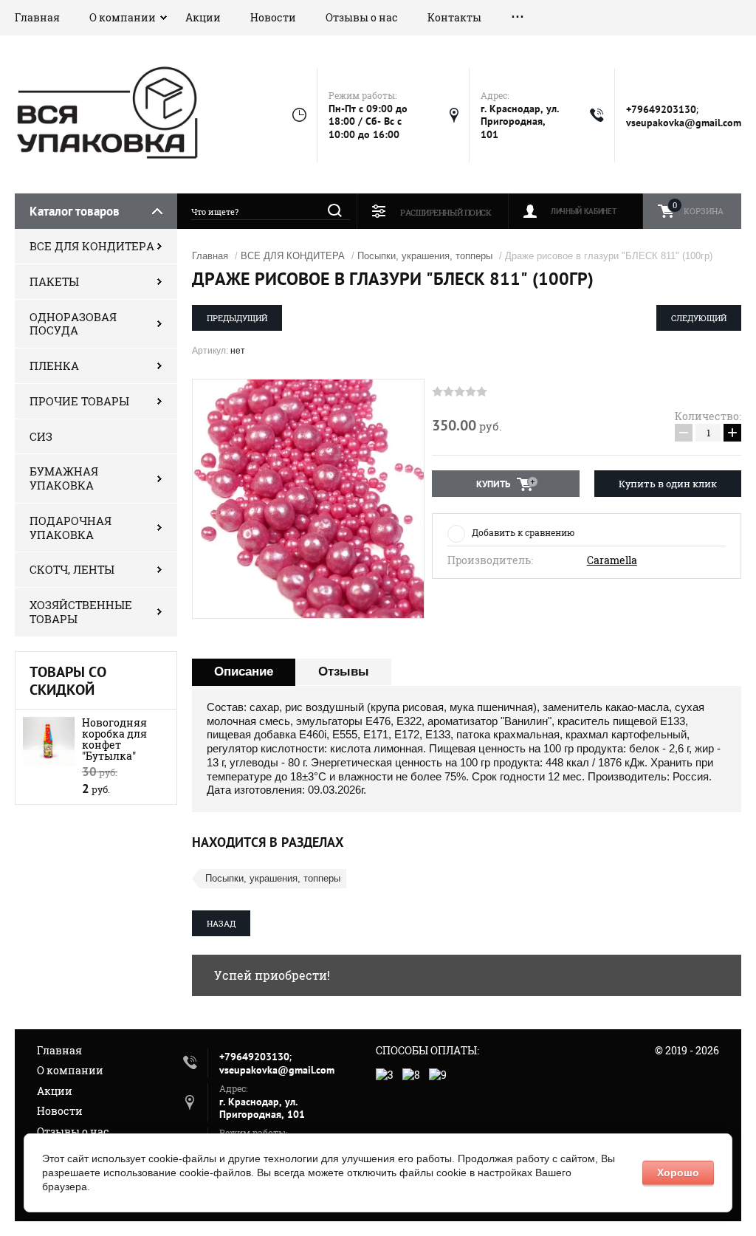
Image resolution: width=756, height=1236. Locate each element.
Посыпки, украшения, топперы (424, 255)
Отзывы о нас (362, 17)
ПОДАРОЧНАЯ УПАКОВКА (70, 527)
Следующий (698, 317)
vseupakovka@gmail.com (683, 122)
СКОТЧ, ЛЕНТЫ (72, 569)
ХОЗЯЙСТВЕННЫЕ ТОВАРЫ (81, 611)
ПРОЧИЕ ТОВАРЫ (79, 401)
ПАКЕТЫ (54, 281)
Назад (221, 923)
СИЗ (41, 436)
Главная (37, 17)
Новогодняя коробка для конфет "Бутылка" (114, 739)
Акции (203, 17)
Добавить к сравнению (523, 532)
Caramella (612, 560)
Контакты (454, 17)
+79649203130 (661, 109)
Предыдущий (237, 317)
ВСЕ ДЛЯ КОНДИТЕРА (92, 245)
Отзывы (343, 672)
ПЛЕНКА (54, 365)
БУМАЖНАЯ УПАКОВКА (64, 478)
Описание (243, 672)
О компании (122, 17)
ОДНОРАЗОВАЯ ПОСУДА (73, 323)
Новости (273, 17)
